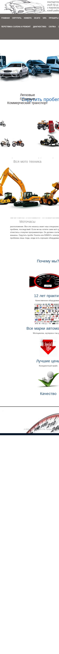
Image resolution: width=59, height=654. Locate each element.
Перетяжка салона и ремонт (16, 27)
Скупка (52, 27)
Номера (28, 18)
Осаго (37, 18)
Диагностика (39, 27)
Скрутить (16, 18)
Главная (5, 18)
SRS (44, 18)
